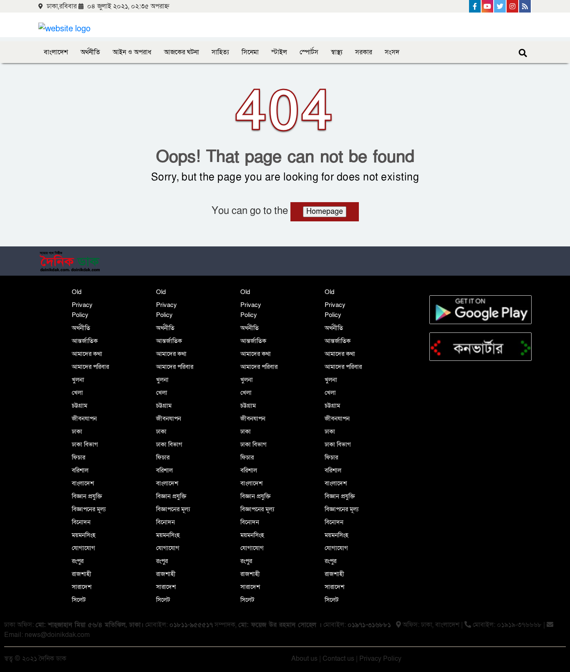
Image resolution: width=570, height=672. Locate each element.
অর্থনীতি (90, 52)
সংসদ (392, 52)
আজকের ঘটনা (181, 52)
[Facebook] (475, 6)
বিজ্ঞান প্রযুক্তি (87, 496)
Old (76, 292)
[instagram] (513, 6)
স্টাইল (279, 52)
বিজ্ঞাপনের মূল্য (89, 509)
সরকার (363, 52)
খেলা (77, 392)
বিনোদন (81, 522)
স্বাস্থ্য (337, 52)
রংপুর (77, 561)
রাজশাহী (81, 574)
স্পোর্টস (309, 52)
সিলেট (79, 600)
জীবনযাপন (84, 418)
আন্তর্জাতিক (85, 341)
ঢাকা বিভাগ (85, 444)
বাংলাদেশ (56, 52)
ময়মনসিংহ (84, 535)
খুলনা (78, 379)
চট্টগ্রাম (79, 405)
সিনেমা (250, 52)
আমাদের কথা (87, 354)
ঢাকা (77, 431)
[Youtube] (488, 6)
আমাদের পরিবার (90, 367)
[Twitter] (500, 6)
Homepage (324, 211)
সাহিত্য (220, 52)
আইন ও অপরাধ (132, 52)
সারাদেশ (81, 587)
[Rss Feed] (525, 6)
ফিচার (78, 457)
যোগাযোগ (83, 548)
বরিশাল (80, 470)
